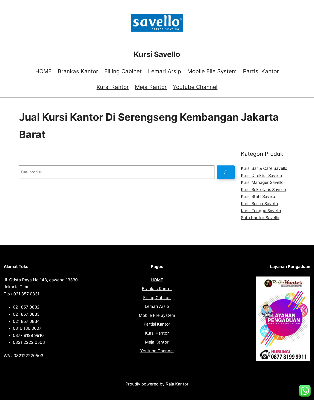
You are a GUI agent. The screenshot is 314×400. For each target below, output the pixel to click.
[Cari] (226, 172)
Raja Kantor (177, 384)
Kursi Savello (157, 54)
